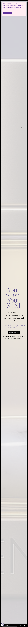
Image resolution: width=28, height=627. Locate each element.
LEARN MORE (7, 13)
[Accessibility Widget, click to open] (2, 624)
